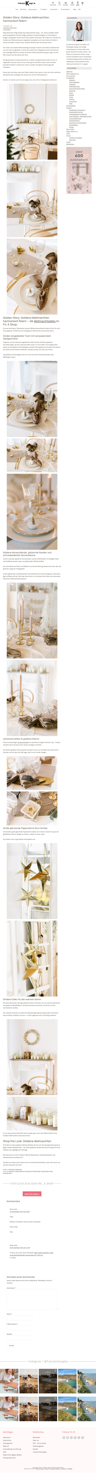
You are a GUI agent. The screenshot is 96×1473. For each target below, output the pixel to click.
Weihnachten (13, 28)
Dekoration (11, 1171)
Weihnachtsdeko (45, 321)
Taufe (70, 103)
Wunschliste (53, 4)
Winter (51, 1171)
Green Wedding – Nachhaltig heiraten (80, 116)
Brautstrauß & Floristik (76, 112)
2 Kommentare (6, 29)
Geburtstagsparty (74, 82)
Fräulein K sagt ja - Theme (42, 1468)
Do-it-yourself (70, 76)
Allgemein (69, 71)
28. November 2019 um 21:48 (20, 1248)
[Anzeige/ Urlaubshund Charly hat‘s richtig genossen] (28, 1381)
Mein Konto (77, 5)
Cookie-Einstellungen (40, 1452)
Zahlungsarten (8, 1443)
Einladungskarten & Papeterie (78, 114)
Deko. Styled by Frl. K (72, 74)
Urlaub (68, 142)
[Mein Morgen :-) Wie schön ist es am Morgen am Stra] (87, 1381)
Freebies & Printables (75, 138)
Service (68, 136)
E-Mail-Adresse (12, 1324)
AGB (4, 1452)
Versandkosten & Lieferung (12, 1449)
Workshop (23, 9)
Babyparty (72, 80)
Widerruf (6, 1446)
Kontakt (72, 4)
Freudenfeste (6, 28)
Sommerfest (73, 101)
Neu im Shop (70, 129)
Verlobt (71, 127)
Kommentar (11, 1288)
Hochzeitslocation (74, 121)
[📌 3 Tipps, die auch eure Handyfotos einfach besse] (48, 1381)
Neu (17, 9)
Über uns (36, 1440)
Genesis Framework (55, 1468)
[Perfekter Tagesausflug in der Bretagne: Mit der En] (67, 1381)
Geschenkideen (70, 106)
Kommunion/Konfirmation (77, 89)
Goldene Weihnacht (20, 1171)
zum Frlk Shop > (32, 1193)
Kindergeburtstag (74, 86)
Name (9, 1314)
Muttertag (72, 91)
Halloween (72, 84)
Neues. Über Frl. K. (72, 131)
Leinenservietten (23, 742)
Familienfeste (65, 9)
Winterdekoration (7, 1173)
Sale (79, 9)
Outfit (68, 133)
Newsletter (65, 4)
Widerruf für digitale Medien (12, 1455)
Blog (74, 9)
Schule (71, 97)
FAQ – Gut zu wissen (39, 1443)
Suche (59, 4)
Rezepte (71, 95)
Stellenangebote (38, 1446)
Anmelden (69, 1468)
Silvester (71, 99)
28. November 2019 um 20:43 (20, 1212)
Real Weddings (73, 125)
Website (9, 1334)
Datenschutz (7, 1440)
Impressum (6, 1437)
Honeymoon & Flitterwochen (77, 123)
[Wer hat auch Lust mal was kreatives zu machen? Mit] (9, 1381)
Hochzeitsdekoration (75, 118)
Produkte (43, 9)
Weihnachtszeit (45, 1171)
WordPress (63, 1468)
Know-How (72, 140)
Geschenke (53, 9)
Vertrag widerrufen (9, 1458)
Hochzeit (69, 108)
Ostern (71, 93)
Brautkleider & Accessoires (77, 110)
